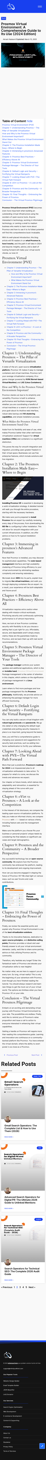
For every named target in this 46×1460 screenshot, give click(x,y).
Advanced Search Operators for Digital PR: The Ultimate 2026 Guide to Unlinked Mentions (22, 1200)
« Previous (6, 1287)
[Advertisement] (23, 93)
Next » (32, 1287)
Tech (3, 18)
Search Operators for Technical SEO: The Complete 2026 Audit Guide (22, 1271)
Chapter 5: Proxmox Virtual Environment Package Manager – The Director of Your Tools (24, 308)
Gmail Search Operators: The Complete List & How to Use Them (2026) (20, 1128)
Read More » (8, 1137)
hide (29, 121)
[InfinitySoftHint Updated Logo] (10, 6)
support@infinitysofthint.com (13, 1369)
